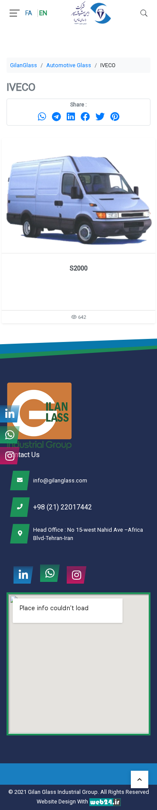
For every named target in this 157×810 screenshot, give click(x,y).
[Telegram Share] (56, 116)
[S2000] (78, 195)
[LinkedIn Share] (71, 116)
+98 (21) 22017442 (62, 507)
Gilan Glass (42, 792)
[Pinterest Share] (115, 116)
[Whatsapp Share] (42, 116)
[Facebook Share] (85, 116)
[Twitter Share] (100, 116)
